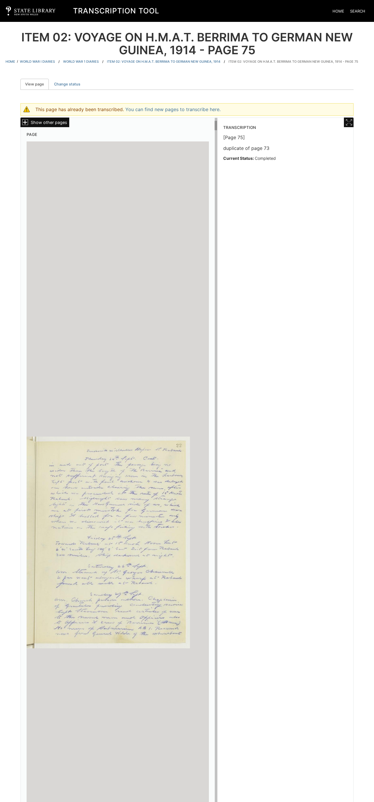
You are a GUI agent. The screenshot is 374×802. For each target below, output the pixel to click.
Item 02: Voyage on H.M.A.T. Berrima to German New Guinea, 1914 (163, 61)
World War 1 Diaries (81, 61)
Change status (67, 84)
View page (37, 84)
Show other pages (49, 122)
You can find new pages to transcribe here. (173, 109)
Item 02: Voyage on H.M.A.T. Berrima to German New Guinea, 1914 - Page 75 (293, 61)
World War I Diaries (37, 61)
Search (357, 11)
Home (338, 11)
